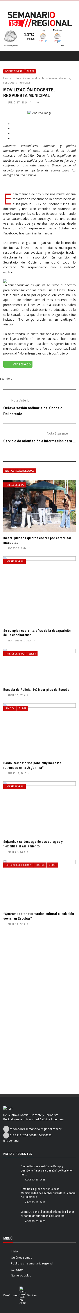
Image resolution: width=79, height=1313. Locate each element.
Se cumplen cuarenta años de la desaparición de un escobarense (37, 632)
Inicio (14, 1251)
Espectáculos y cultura (18, 865)
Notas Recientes (17, 1154)
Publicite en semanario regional (32, 1263)
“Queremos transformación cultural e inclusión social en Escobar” (38, 916)
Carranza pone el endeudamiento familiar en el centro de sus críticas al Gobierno (48, 1214)
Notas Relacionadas (19, 471)
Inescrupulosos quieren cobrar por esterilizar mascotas (37, 540)
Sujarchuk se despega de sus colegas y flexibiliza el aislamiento (33, 844)
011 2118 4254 (19, 1135)
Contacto (17, 1269)
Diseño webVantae (19, 1295)
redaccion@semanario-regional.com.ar (35, 1129)
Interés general (14, 71)
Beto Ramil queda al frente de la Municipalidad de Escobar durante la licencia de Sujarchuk (48, 1193)
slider (30, 71)
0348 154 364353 (41, 1135)
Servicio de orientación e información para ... (39, 441)
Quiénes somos (21, 1257)
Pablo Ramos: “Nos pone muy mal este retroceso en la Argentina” (32, 765)
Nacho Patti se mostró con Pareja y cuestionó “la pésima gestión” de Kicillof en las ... (47, 1170)
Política (10, 708)
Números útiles (21, 1275)
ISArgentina (11, 1140)
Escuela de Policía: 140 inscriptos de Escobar (37, 689)
